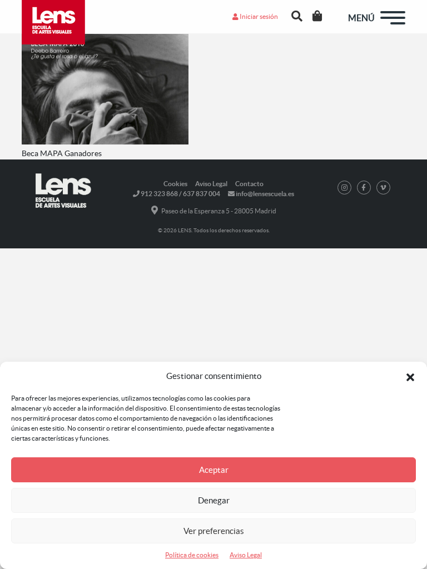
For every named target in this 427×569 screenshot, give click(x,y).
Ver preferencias (213, 531)
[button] (410, 376)
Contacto (249, 183)
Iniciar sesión (258, 16)
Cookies (175, 183)
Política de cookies (192, 554)
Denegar (214, 500)
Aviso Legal (246, 554)
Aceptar (214, 470)
